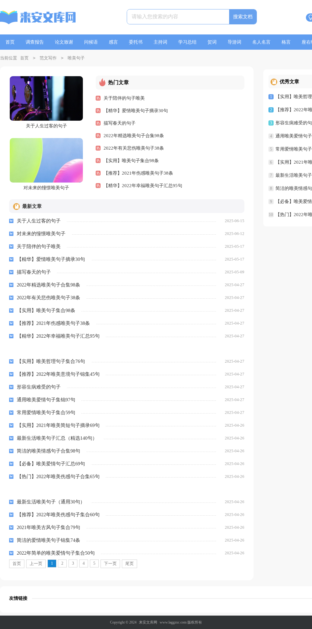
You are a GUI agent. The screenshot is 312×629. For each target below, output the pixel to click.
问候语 (91, 42)
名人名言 (261, 42)
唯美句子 (76, 58)
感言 (113, 42)
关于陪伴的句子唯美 (124, 98)
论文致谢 (64, 42)
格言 (286, 42)
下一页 (110, 563)
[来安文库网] (38, 18)
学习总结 (187, 42)
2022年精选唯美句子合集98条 (134, 135)
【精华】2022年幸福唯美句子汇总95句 (143, 185)
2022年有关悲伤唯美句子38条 (134, 148)
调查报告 (35, 42)
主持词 (160, 42)
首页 (10, 42)
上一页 (36, 563)
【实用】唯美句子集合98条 (131, 160)
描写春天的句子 (120, 123)
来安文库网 (148, 622)
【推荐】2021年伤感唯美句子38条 (138, 173)
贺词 (212, 42)
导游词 (234, 42)
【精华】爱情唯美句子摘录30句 (136, 110)
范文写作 (48, 58)
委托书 (136, 42)
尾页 (129, 563)
